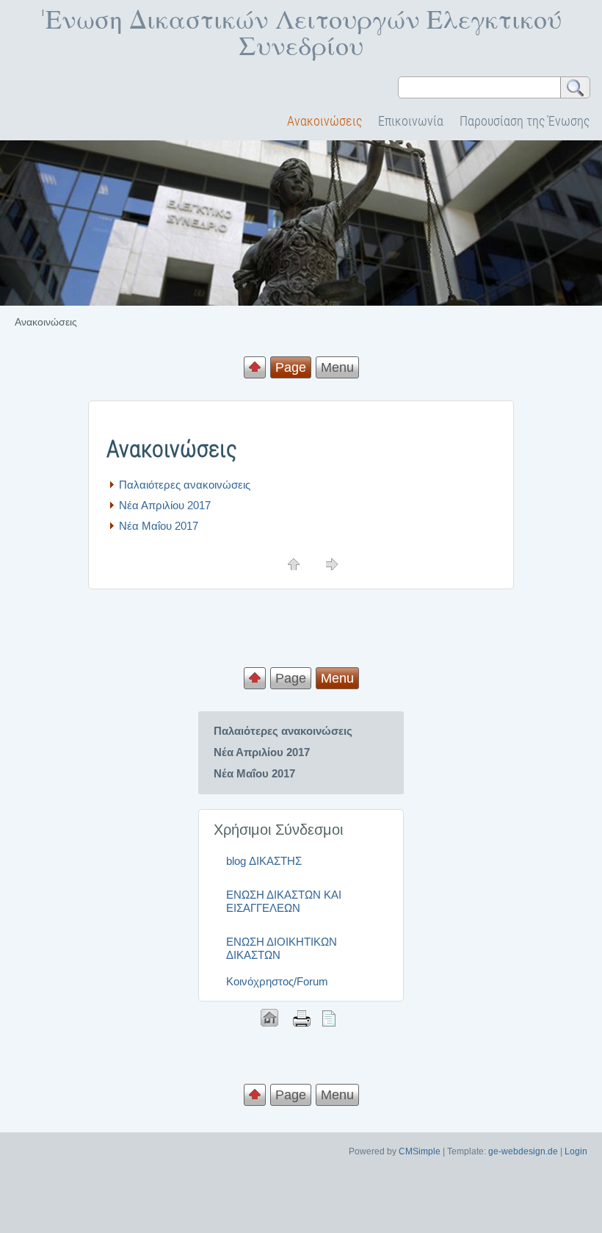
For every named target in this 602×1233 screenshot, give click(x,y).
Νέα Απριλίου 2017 (165, 505)
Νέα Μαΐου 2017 (158, 526)
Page (290, 678)
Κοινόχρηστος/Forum (277, 981)
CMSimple (419, 1151)
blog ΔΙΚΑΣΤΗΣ (264, 861)
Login (576, 1151)
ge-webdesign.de (523, 1151)
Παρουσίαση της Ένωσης (525, 121)
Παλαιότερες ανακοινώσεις (184, 484)
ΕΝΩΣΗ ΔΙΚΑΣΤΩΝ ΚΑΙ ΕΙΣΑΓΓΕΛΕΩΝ (283, 901)
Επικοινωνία (410, 121)
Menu (337, 367)
